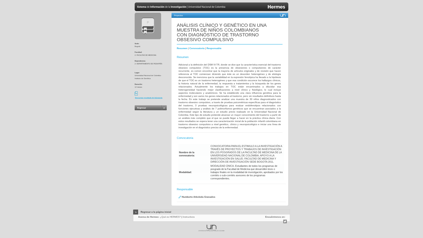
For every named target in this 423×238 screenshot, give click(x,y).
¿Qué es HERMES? (170, 217)
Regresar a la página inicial (156, 212)
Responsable (214, 48)
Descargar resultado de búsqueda (148, 98)
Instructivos (189, 217)
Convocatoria (197, 48)
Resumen (182, 48)
